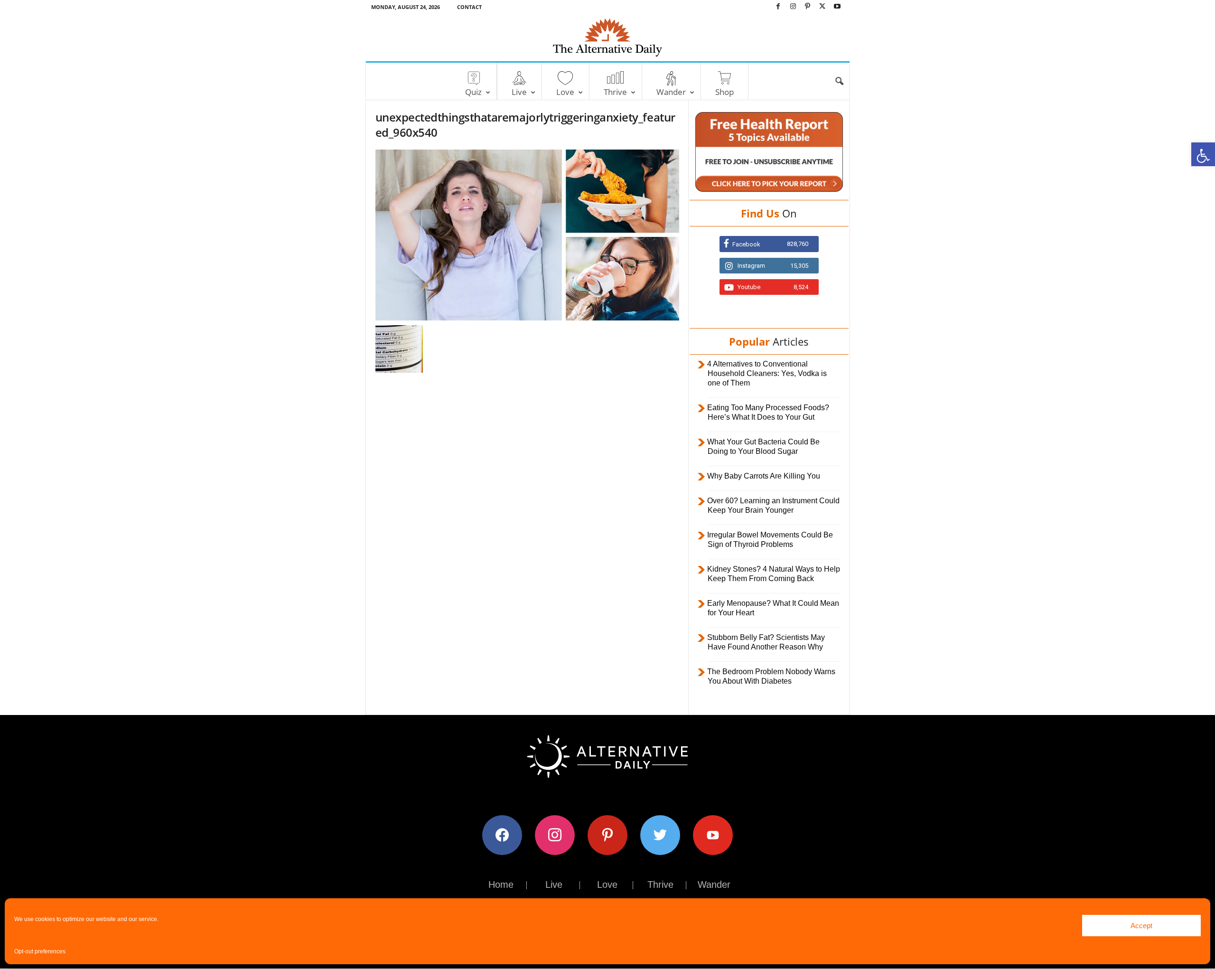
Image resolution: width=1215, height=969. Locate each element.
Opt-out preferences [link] (39, 951)
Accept (1141, 926)
